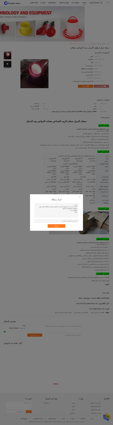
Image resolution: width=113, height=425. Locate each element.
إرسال (56, 226)
